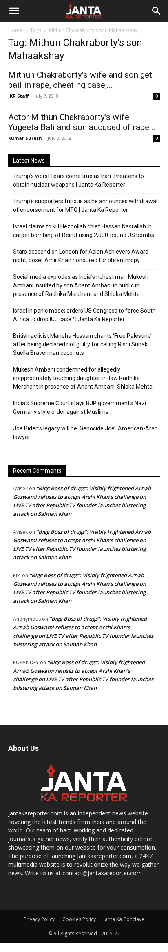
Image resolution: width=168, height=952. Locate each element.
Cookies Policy (79, 919)
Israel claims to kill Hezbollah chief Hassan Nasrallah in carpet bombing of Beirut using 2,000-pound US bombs (83, 230)
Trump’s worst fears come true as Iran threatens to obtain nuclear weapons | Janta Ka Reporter (78, 180)
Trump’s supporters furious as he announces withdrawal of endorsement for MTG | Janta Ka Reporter (85, 205)
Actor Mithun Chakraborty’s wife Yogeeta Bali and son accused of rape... (81, 122)
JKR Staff (18, 96)
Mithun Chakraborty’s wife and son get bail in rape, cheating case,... (80, 80)
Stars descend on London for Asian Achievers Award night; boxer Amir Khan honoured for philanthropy (80, 255)
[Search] (156, 11)
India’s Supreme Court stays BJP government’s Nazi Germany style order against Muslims (79, 407)
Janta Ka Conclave (124, 919)
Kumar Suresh (25, 138)
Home (15, 30)
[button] (14, 11)
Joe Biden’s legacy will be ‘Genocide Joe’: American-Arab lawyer (85, 432)
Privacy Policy (39, 919)
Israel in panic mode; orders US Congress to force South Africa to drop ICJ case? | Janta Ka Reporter (84, 314)
